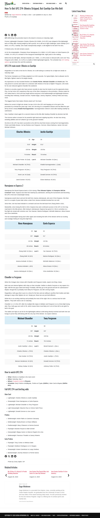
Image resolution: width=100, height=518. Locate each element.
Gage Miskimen (16, 15)
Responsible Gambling (75, 515)
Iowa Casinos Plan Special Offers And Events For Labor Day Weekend (39, 472)
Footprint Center (18, 381)
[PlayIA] (11, 3)
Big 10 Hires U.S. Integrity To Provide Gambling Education (17, 472)
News (60, 3)
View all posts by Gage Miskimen (26, 501)
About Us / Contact (35, 515)
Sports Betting (25, 3)
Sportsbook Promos (37, 3)
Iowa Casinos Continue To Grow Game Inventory (61, 472)
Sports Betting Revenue (62, 515)
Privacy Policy (85, 515)
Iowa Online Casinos (50, 3)
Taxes (53, 515)
